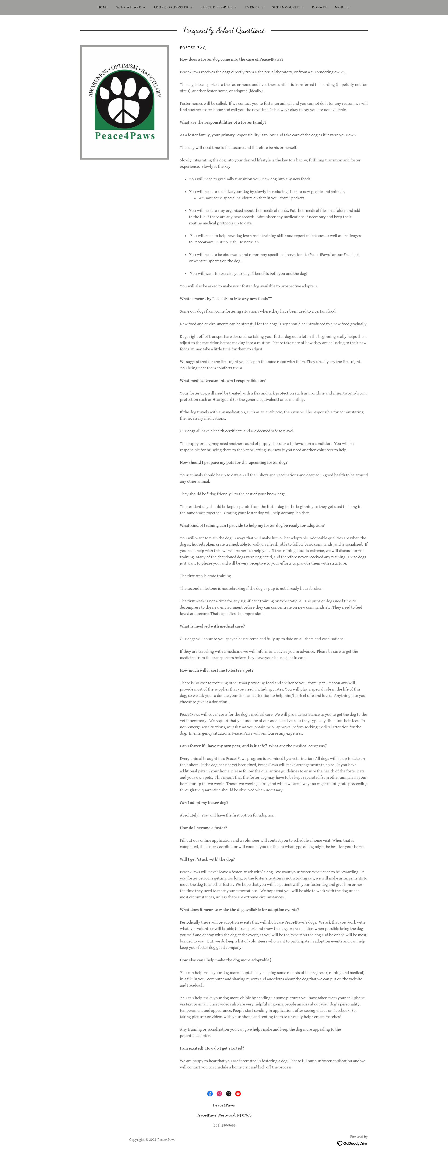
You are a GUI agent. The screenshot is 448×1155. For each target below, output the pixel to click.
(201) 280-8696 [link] (224, 1125)
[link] (210, 1093)
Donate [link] (319, 7)
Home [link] (103, 7)
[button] (131, 7)
